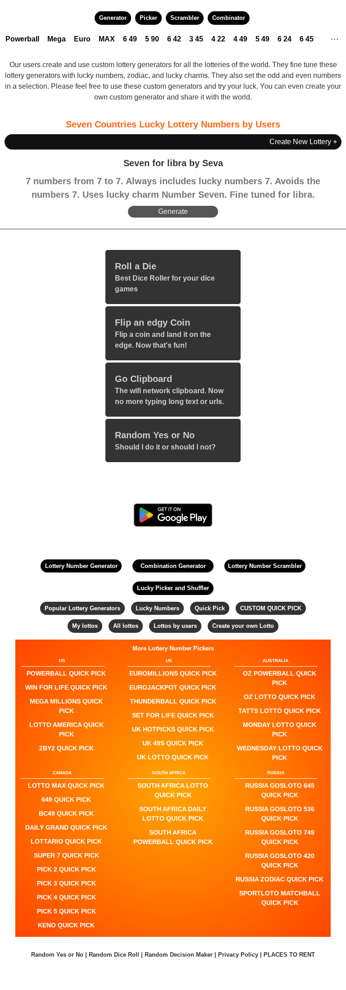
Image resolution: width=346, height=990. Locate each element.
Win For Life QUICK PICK (66, 687)
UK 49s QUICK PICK (172, 743)
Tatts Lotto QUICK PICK (279, 710)
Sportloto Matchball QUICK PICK (279, 898)
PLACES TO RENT (289, 954)
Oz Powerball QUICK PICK (279, 678)
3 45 (196, 39)
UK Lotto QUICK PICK (173, 757)
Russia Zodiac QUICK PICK (279, 879)
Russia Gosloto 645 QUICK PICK (279, 790)
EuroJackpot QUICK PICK (172, 687)
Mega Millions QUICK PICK (66, 706)
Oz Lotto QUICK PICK (279, 696)
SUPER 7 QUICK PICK (66, 855)
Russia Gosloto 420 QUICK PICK (279, 860)
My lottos (85, 625)
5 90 (152, 39)
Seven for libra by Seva (173, 163)
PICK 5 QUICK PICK (66, 911)
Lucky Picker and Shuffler (173, 588)
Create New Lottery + (303, 141)
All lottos (125, 625)
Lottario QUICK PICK (66, 841)
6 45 (307, 39)
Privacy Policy (238, 954)
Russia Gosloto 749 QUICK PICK (279, 837)
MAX (107, 39)
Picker (148, 17)
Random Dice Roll (115, 954)
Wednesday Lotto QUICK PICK (280, 753)
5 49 (262, 39)
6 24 (284, 39)
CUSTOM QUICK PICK (270, 608)
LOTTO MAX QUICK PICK (66, 785)
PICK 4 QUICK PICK (66, 897)
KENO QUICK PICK (66, 925)
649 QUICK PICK (66, 799)
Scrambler (184, 17)
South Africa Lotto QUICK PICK (172, 790)
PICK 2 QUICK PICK (66, 869)
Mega (56, 39)
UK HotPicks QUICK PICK (173, 729)
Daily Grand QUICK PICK (66, 827)
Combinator (228, 17)
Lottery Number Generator (81, 566)
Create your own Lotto (243, 625)
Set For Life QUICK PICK (173, 715)
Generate (173, 211)
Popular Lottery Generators (82, 608)
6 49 (130, 39)
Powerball (22, 39)
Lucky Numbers (157, 608)
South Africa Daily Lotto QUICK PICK (172, 813)
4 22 (218, 39)
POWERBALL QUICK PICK (66, 673)
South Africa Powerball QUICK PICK (173, 837)
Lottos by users (175, 625)
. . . (334, 38)
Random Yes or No (57, 954)
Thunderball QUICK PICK (173, 701)
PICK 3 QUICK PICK (66, 883)
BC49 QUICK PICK (66, 813)
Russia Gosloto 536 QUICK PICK (279, 813)
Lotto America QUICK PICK (66, 729)
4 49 (240, 39)
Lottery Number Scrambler (265, 566)
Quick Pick (210, 608)
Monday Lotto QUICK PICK (279, 729)
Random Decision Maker (179, 954)
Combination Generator (173, 566)
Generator (113, 17)
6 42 (174, 39)
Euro (82, 39)
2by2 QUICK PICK (66, 748)
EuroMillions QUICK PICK (173, 673)
